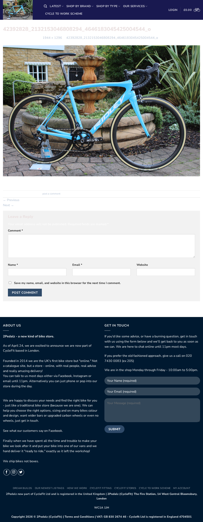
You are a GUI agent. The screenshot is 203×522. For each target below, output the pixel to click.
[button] (45, 6)
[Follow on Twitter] (21, 472)
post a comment (51, 194)
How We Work (77, 488)
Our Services (134, 6)
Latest (55, 6)
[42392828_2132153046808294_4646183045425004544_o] (101, 110)
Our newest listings (49, 488)
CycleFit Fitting (101, 488)
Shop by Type (107, 6)
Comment (15, 231)
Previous (11, 200)
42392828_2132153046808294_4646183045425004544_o (112, 38)
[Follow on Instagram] (14, 472)
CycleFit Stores (125, 488)
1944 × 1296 (52, 38)
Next (8, 205)
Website (142, 265)
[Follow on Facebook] (6, 472)
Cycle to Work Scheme (64, 14)
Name (13, 265)
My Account (181, 488)
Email (77, 265)
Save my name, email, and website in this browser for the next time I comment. (67, 283)
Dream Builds (22, 488)
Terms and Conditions (79, 517)
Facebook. (56, 431)
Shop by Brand (78, 6)
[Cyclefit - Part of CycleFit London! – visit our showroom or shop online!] (20, 10)
